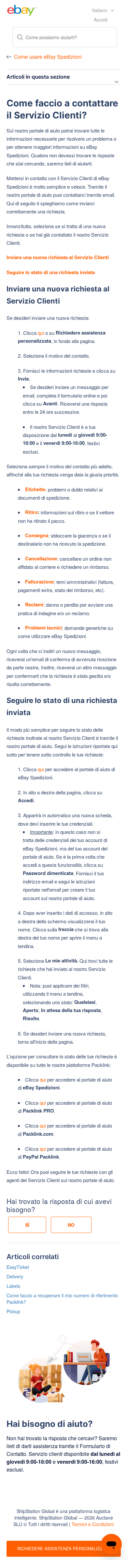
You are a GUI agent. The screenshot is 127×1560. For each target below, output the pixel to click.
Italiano (100, 10)
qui (41, 332)
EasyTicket (18, 1267)
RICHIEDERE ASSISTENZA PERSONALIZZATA (63, 1548)
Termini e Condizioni (93, 1524)
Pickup (13, 1311)
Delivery (15, 1276)
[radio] (27, 1225)
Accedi (100, 19)
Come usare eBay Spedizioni (48, 56)
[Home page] (22, 9)
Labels (13, 1286)
